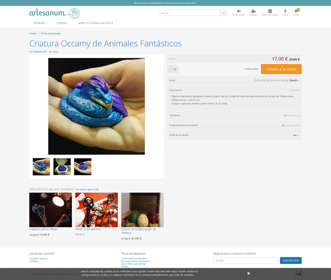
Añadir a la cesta (281, 68)
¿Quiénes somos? (38, 258)
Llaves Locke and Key (88, 229)
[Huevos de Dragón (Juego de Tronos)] (142, 213)
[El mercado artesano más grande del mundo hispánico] (54, 13)
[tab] (234, 80)
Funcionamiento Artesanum (135, 261)
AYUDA (124, 266)
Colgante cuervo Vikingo (43, 229)
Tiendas (61, 23)
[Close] (248, 273)
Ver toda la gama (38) (87, 189)
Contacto (33, 261)
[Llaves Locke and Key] (96, 213)
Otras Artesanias (51, 33)
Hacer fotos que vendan (133, 263)
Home (33, 33)
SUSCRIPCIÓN (291, 260)
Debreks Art (40, 51)
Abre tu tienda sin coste (95, 23)
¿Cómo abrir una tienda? (133, 258)
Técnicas (39, 23)
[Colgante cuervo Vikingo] (50, 213)
